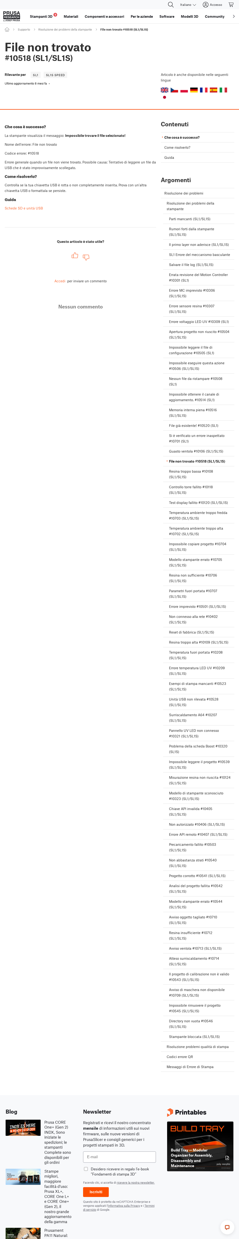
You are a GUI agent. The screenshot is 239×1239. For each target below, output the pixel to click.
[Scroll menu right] (234, 16)
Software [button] (166, 16)
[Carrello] (231, 5)
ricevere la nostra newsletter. (136, 1182)
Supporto (24, 29)
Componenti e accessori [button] (104, 16)
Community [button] (215, 16)
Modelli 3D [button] (189, 16)
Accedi (59, 281)
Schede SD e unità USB (24, 208)
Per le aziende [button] (142, 16)
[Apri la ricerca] (171, 5)
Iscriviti (96, 1192)
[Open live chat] (227, 1227)
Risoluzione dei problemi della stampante (65, 29)
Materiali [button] (71, 16)
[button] (164, 90)
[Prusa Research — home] (11, 16)
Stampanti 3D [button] (43, 15)
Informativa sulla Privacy (124, 1205)
